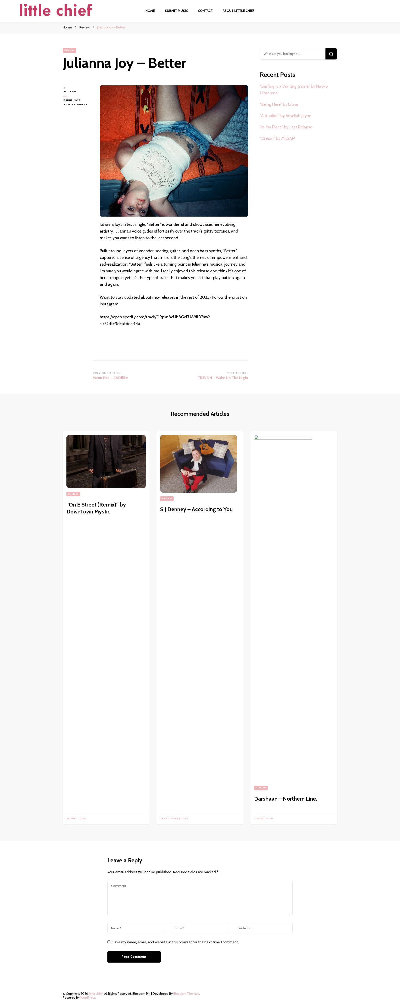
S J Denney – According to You (196, 509)
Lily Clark (70, 91)
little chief (96, 993)
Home (150, 11)
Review (69, 50)
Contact (205, 11)
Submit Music (176, 11)
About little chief (239, 11)
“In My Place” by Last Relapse (286, 127)
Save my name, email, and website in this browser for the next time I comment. (175, 942)
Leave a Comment (78, 105)
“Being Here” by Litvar (279, 104)
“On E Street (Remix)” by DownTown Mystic (96, 508)
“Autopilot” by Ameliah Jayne (285, 115)
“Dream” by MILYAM (277, 138)
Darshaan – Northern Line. (285, 798)
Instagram (109, 304)
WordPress (88, 997)
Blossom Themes (186, 993)
